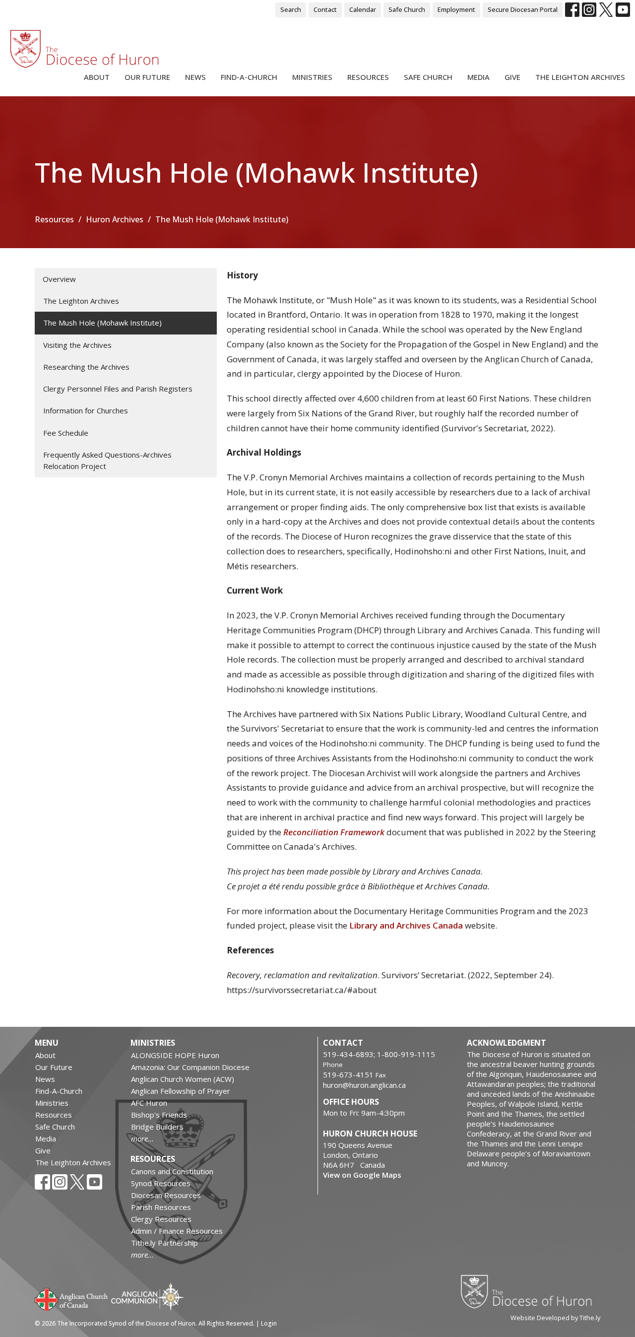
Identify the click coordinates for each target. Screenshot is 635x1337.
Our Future (147, 77)
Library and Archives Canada (406, 925)
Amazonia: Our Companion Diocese (190, 1067)
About (97, 77)
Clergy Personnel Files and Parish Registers (117, 389)
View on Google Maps (362, 1175)
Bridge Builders (157, 1127)
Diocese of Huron (530, 1291)
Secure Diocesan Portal (523, 9)
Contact (325, 9)
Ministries (312, 77)
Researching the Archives (86, 367)
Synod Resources (160, 1183)
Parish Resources (161, 1207)
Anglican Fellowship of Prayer (180, 1091)
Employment (456, 9)
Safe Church (406, 9)
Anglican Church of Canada (72, 1298)
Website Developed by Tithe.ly (555, 1318)
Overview (59, 279)
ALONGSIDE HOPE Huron (175, 1055)
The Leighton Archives (580, 77)
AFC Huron (149, 1103)
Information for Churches (85, 410)
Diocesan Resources (166, 1195)
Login (269, 1323)
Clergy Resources (161, 1219)
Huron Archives (114, 219)
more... (142, 1138)
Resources (368, 77)
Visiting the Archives (77, 345)
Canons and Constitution (172, 1171)
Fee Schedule (65, 433)
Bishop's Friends (159, 1115)
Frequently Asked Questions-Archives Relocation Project (107, 460)
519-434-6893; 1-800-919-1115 (379, 1054)
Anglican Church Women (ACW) (182, 1079)
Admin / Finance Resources (177, 1231)
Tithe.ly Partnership (164, 1243)
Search (290, 9)
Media (478, 77)
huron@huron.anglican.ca (364, 1085)
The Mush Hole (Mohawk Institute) (102, 323)
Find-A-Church (249, 77)
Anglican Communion (148, 1296)
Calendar (362, 9)
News (195, 77)
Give (512, 77)
